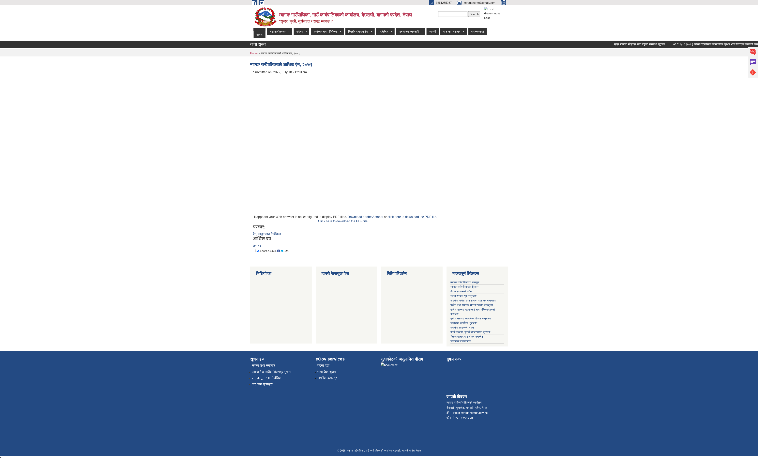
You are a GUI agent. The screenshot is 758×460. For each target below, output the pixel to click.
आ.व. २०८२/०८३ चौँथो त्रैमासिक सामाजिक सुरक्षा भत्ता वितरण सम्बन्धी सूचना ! (710, 44)
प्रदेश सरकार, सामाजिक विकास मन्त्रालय (470, 318)
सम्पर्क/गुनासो (477, 31)
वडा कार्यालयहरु (276, 31)
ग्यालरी (432, 31)
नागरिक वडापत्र (327, 378)
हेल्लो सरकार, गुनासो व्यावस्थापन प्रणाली (470, 332)
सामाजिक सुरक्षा (326, 372)
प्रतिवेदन (382, 31)
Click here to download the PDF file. (343, 221)
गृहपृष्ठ (259, 34)
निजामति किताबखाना (460, 341)
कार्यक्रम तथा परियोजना (324, 31)
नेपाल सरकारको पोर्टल (461, 291)
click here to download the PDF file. (412, 217)
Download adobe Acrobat (366, 217)
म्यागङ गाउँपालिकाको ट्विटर (464, 286)
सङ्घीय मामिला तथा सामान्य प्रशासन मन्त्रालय (473, 300)
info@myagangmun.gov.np (470, 412)
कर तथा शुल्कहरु (262, 384)
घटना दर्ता (323, 365)
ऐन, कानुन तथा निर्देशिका (267, 234)
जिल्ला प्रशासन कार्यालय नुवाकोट (466, 336)
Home (254, 53)
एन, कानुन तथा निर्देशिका (267, 378)
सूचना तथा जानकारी (407, 31)
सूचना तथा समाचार (263, 365)
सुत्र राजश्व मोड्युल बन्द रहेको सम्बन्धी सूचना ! (632, 44)
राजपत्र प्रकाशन (450, 31)
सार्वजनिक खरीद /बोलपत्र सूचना (271, 372)
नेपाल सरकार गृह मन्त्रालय (463, 296)
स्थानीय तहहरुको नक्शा (462, 327)
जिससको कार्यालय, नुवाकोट (463, 323)
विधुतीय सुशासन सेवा (356, 31)
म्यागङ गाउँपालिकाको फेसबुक (464, 282)
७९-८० (257, 246)
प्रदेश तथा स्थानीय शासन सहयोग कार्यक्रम (471, 305)
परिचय (298, 31)
